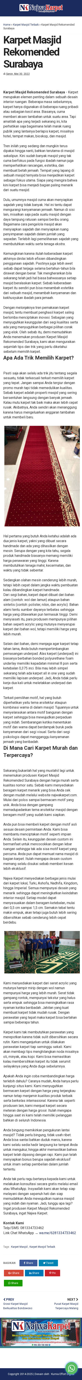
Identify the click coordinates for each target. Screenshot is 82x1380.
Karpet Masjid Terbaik (26, 24)
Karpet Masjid (19, 1246)
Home (6, 24)
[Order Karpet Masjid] (41, 1347)
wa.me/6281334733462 (57, 1233)
